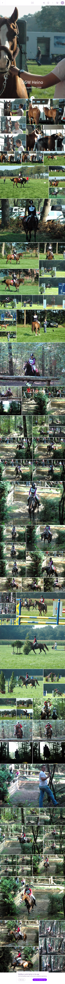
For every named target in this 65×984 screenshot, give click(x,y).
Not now (22, 979)
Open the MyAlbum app (40, 980)
